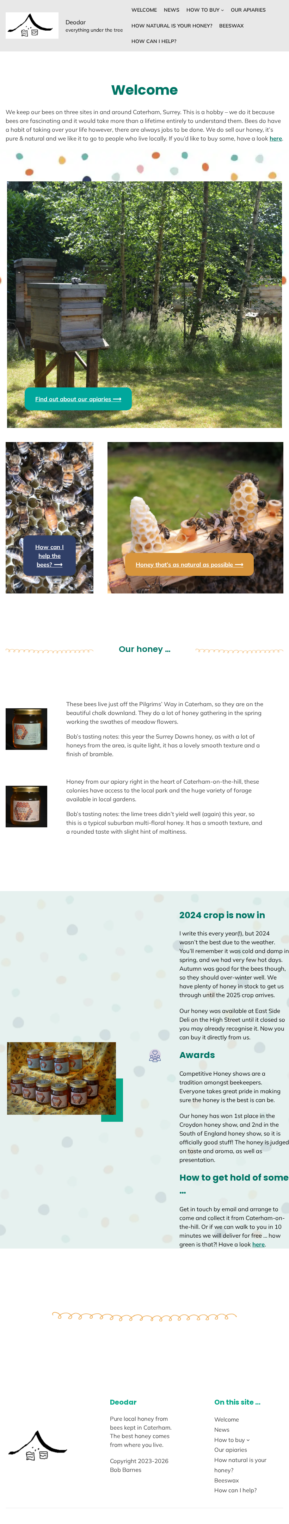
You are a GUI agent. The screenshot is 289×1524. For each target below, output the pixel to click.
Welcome (144, 10)
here (276, 138)
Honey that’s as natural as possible (189, 564)
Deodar (76, 22)
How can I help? (153, 41)
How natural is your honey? (171, 26)
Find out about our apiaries (78, 399)
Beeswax (231, 26)
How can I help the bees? (49, 555)
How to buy (203, 10)
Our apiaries (248, 10)
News (171, 10)
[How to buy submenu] (222, 9)
